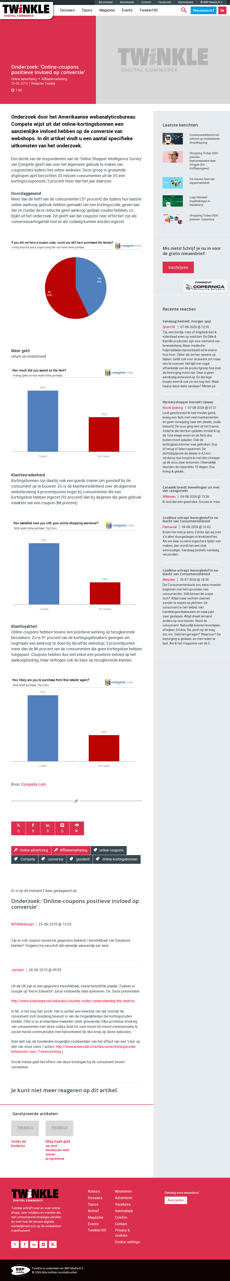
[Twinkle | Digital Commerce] (26, 10)
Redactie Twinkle (43, 83)
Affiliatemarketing (54, 79)
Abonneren (106, 2)
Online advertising (24, 79)
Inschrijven (178, 267)
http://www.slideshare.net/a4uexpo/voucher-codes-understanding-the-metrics (73, 1001)
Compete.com (33, 784)
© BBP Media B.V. (211, 2)
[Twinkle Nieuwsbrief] (204, 10)
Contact (146, 2)
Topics (87, 10)
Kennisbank (185, 2)
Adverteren (127, 2)
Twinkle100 (148, 10)
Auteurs (94, 1191)
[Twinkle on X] (15, 1244)
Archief (93, 1211)
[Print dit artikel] (77, 828)
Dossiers (67, 10)
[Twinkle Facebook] (24, 1244)
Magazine (107, 10)
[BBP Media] (20, 1271)
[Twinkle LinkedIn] (222, 10)
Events (127, 10)
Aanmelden (176, 1200)
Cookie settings (127, 1242)
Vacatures (164, 2)
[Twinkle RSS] (53, 1244)
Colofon (121, 1217)
